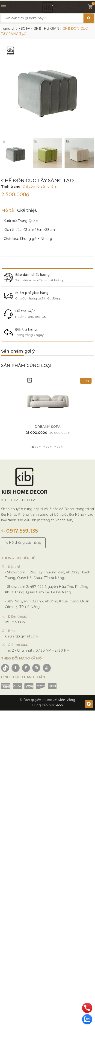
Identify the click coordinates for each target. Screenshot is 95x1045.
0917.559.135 (37, 316)
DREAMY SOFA (47, 426)
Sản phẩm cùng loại (26, 365)
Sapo (59, 705)
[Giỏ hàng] (90, 8)
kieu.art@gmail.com (21, 636)
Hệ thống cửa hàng (24, 542)
